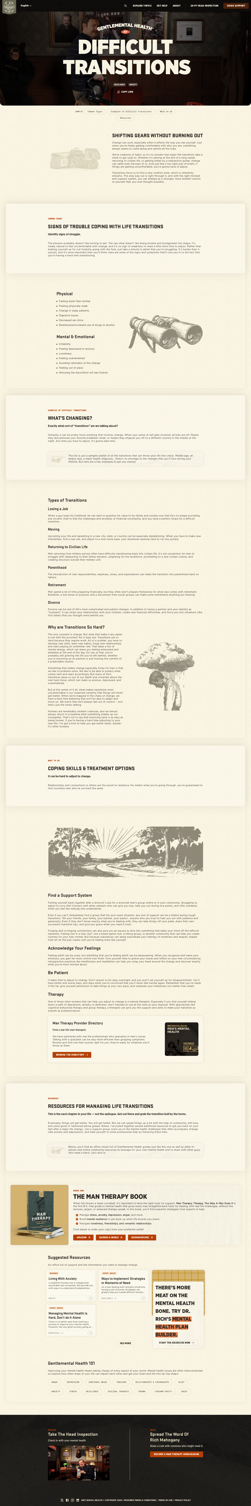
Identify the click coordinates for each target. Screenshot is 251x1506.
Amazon (82, 1237)
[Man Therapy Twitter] (62, 1500)
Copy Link (127, 92)
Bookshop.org (140, 1237)
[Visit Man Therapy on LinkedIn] (77, 1500)
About (177, 6)
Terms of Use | (166, 1500)
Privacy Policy (183, 1500)
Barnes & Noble (109, 1237)
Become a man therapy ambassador (176, 1454)
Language (27, 3)
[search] (125, 5)
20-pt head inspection (204, 6)
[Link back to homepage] (9, 7)
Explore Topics (142, 6)
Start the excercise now (174, 1343)
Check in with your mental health (67, 1440)
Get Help (162, 6)
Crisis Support (236, 6)
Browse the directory (70, 1055)
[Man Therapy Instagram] (72, 1500)
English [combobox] (25, 6)
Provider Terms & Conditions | (140, 1500)
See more (125, 1343)
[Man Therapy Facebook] (67, 1500)
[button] (95, 111)
